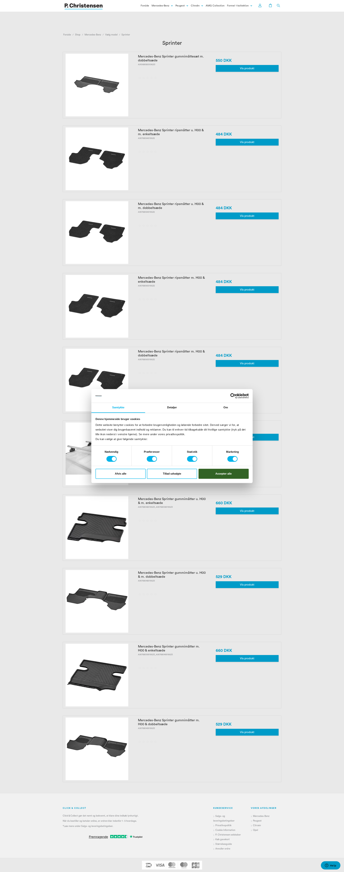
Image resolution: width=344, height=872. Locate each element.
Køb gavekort (222, 839)
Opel (255, 830)
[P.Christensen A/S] (83, 6)
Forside (145, 5)
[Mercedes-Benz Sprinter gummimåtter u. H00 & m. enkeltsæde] (97, 527)
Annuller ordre (222, 848)
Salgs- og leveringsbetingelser (97, 826)
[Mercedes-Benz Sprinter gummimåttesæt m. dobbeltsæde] (97, 85)
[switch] (152, 459)
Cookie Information (225, 830)
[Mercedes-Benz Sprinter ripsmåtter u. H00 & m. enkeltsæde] (97, 158)
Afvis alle (120, 473)
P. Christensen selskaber (228, 835)
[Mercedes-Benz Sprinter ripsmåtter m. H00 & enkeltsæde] (97, 306)
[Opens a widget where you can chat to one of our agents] (330, 865)
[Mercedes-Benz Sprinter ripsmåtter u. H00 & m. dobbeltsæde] (97, 232)
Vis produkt (247, 68)
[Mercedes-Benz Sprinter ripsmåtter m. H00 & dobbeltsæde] (97, 380)
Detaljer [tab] (172, 407)
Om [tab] (225, 407)
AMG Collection (215, 5)
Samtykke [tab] (118, 407)
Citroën (195, 5)
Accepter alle (223, 473)
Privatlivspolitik (223, 825)
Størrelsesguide (223, 844)
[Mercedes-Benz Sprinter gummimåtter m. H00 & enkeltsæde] (97, 675)
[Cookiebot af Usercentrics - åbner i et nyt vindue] (233, 395)
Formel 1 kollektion (238, 5)
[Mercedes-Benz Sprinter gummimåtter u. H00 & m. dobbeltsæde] (97, 601)
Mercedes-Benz (160, 5)
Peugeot (180, 5)
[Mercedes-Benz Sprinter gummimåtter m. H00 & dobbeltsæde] (97, 749)
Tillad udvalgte (172, 473)
